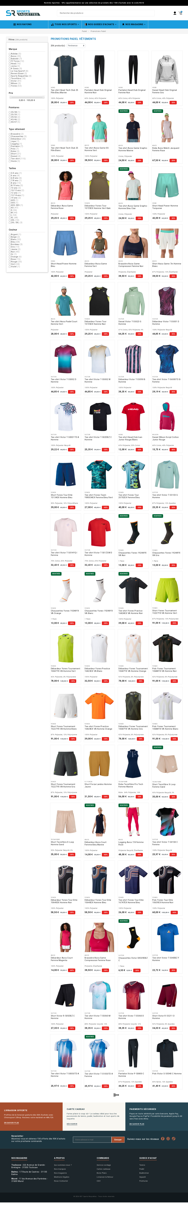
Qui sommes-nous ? (63, 1165)
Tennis (142, 1165)
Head (16, 63)
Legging (16, 144)
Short (16, 154)
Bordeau (17, 244)
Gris (15, 247)
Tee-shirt (18, 159)
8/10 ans (17, 185)
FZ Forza (17, 61)
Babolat (16, 59)
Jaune (15, 249)
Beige (15, 237)
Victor (16, 81)
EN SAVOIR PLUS (11, 1123)
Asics (16, 56)
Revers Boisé (19, 73)
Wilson (16, 83)
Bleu (15, 242)
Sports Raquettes (21, 76)
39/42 (15, 117)
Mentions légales (61, 1177)
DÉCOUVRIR (72, 1124)
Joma (15, 66)
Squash (142, 1177)
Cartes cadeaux (103, 1169)
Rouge (16, 262)
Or (14, 254)
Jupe (15, 141)
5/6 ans (16, 173)
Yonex (16, 86)
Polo (15, 149)
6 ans (15, 175)
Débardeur (18, 139)
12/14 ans (17, 195)
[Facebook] (163, 1138)
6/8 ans (16, 178)
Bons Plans (102, 1173)
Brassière (17, 134)
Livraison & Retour (105, 1177)
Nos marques (60, 1169)
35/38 (15, 112)
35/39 (15, 114)
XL (14, 217)
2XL (15, 220)
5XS (14, 203)
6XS (14, 200)
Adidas (16, 54)
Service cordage (104, 1165)
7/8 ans (16, 180)
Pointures (143, 1181)
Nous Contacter (61, 1181)
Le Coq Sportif (19, 71)
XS (14, 208)
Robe (15, 151)
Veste (15, 161)
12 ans (16, 193)
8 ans (16, 183)
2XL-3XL (16, 222)
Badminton (144, 1173)
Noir (15, 252)
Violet (15, 266)
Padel (141, 1169)
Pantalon (17, 146)
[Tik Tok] (174, 1138)
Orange (16, 257)
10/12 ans (17, 190)
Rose (15, 259)
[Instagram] (168, 1138)
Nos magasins (60, 1173)
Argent (16, 234)
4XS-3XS (17, 205)
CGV (98, 1181)
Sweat (16, 156)
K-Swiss (16, 68)
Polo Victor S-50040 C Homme (167, 1074)
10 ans (16, 188)
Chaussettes (19, 136)
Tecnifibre (18, 78)
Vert (15, 264)
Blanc (16, 239)
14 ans (16, 198)
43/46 (15, 119)
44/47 (15, 122)
